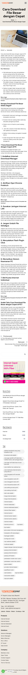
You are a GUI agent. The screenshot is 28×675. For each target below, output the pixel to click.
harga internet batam (10, 496)
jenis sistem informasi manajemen (13, 530)
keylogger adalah (9, 536)
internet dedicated (9, 504)
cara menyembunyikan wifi (11, 484)
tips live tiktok (19, 572)
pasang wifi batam (9, 555)
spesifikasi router (9, 570)
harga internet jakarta (10, 499)
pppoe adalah (8, 564)
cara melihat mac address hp (12, 467)
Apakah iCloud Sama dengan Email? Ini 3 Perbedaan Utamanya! (13, 402)
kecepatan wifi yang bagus (11, 533)
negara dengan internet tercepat (13, 547)
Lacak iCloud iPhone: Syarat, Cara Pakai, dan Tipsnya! (12, 407)
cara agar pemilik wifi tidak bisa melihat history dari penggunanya (13, 458)
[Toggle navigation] (26, 3)
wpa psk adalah (8, 578)
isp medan (7, 527)
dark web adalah (8, 493)
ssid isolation (7, 572)
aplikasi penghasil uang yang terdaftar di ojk (12, 451)
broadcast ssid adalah (10, 455)
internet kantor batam (10, 516)
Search (25, 354)
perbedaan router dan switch (12, 561)
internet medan (8, 521)
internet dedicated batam (11, 507)
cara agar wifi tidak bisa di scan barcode (13, 463)
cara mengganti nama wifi (11, 481)
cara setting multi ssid (10, 490)
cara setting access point (11, 487)
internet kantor (8, 513)
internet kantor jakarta (10, 518)
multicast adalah (8, 544)
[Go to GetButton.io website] (3, 673)
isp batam (20, 524)
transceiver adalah (9, 575)
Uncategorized (7, 438)
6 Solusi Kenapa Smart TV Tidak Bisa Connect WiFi (13, 418)
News (4, 435)
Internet (5, 431)
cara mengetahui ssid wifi (11, 479)
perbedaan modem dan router (12, 558)
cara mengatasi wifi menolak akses (12, 475)
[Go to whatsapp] (3, 671)
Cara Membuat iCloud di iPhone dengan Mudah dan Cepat (14, 396)
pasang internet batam (10, 550)
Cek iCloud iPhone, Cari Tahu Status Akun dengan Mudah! (13, 412)
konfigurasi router (9, 538)
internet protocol (8, 524)
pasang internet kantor (10, 553)
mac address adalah (9, 541)
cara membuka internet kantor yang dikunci (12, 470)
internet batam (8, 501)
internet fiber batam (9, 510)
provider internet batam (10, 567)
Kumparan (17, 173)
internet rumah (21, 318)
